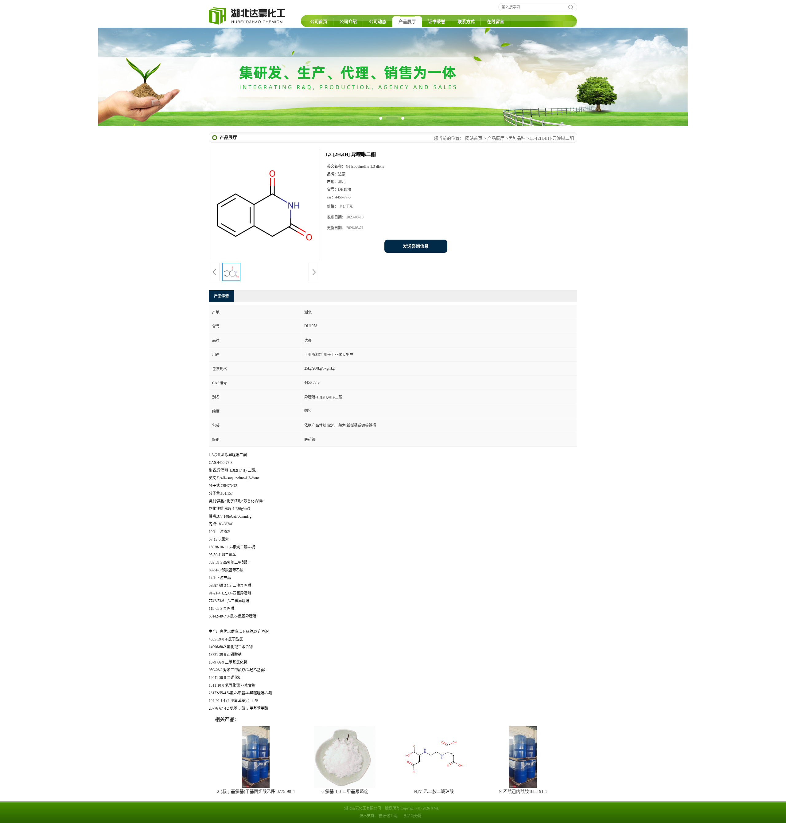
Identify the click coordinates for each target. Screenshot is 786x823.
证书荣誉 (436, 21)
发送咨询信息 (416, 246)
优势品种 (516, 138)
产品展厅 (407, 21)
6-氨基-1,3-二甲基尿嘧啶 (344, 791)
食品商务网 (412, 816)
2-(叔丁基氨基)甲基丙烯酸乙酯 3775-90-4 (256, 791)
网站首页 (473, 138)
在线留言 (495, 21)
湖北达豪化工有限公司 (362, 808)
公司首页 (318, 21)
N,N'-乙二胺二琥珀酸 (434, 791)
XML (435, 808)
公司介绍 (348, 21)
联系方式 (466, 21)
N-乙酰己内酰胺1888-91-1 (523, 791)
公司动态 (377, 21)
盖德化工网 (388, 816)
